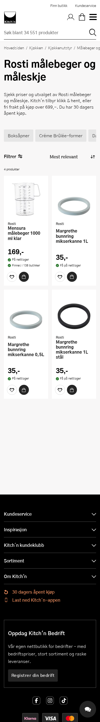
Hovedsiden (14, 48)
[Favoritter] (12, 277)
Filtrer (10, 156)
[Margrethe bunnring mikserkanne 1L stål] (74, 312)
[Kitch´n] (10, 17)
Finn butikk (58, 5)
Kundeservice (85, 5)
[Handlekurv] (82, 17)
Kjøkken (36, 48)
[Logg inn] (70, 17)
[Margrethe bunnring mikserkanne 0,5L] (26, 312)
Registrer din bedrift (33, 675)
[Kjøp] (24, 277)
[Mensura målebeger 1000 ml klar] (26, 199)
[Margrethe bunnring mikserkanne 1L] (74, 199)
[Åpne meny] (92, 17)
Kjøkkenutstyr (60, 48)
